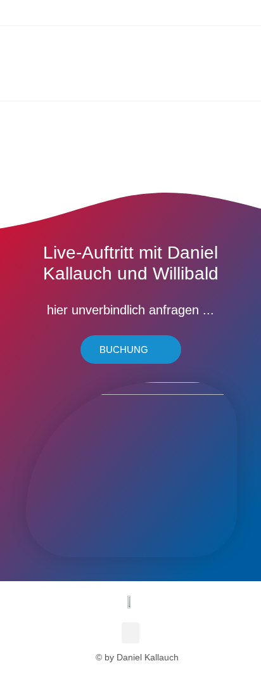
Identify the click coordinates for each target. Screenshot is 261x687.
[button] (130, 632)
